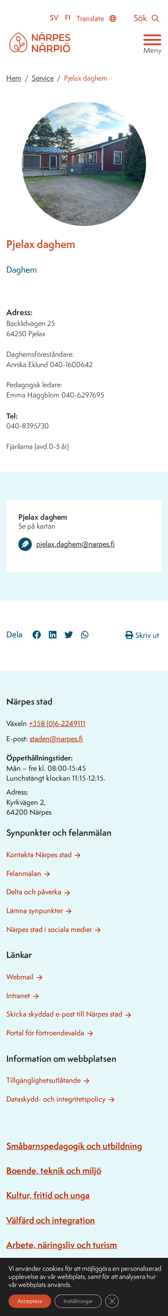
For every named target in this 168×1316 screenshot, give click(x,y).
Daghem (21, 269)
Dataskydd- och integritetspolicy (56, 1099)
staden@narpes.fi (56, 738)
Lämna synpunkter (34, 910)
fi (67, 17)
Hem (13, 78)
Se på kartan (36, 526)
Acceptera (29, 1301)
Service (43, 78)
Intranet (18, 995)
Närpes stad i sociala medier (49, 929)
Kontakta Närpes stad (39, 854)
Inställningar (78, 1301)
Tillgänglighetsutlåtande (43, 1080)
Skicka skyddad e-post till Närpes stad (64, 1014)
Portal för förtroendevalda (45, 1033)
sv (54, 17)
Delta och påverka (33, 892)
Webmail (20, 977)
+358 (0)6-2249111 (57, 723)
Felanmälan (23, 873)
